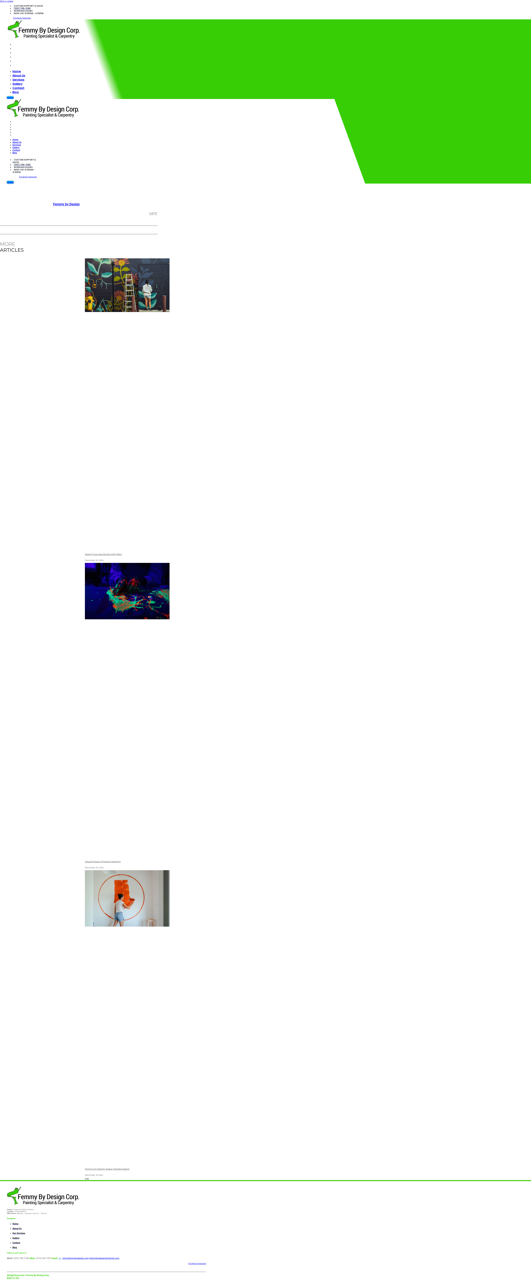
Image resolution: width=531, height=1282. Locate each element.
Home (16, 44)
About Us (18, 48)
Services (18, 52)
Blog (15, 65)
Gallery (17, 57)
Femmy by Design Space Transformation (107, 1169)
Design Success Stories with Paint (103, 554)
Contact (18, 61)
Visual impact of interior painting (103, 861)
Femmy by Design (66, 204)
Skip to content (6, 1)
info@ (75, 1258)
